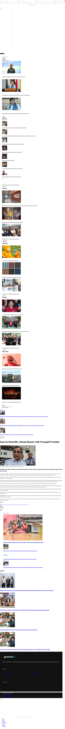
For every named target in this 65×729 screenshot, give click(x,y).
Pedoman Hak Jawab (8, 696)
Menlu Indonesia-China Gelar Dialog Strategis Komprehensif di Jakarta (12, 152)
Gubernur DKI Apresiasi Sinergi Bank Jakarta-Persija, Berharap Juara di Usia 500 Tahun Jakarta (15, 331)
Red (3, 502)
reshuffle (21, 504)
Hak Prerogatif (4, 504)
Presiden (15, 504)
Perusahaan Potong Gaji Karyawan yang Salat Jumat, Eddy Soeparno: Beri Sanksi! (13, 76)
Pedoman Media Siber (8, 695)
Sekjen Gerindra (26, 504)
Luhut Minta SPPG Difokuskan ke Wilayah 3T (8, 160)
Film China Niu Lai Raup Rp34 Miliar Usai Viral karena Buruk (10, 260)
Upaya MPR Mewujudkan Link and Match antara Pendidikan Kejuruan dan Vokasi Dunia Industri (15, 113)
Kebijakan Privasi (7, 694)
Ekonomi (4, 186)
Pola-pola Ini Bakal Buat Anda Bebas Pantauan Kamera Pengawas (11, 277)
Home (3, 116)
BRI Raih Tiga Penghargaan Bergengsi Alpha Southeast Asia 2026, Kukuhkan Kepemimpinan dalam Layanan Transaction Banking (24, 416)
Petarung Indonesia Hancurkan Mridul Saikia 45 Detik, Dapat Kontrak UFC (12, 314)
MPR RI (10, 504)
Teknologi (4, 241)
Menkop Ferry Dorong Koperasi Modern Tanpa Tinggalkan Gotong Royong (12, 222)
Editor (1, 510)
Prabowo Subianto (12, 504)
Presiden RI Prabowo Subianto (18, 504)
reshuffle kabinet (23, 504)
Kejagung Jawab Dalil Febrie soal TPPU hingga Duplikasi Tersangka (11, 176)
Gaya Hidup (34, 674)
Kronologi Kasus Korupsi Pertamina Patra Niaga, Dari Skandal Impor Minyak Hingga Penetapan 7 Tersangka (23, 567)
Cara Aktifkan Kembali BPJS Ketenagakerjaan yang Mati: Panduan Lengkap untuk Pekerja (20, 559)
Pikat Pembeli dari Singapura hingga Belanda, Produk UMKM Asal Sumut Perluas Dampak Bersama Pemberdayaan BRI (22, 425)
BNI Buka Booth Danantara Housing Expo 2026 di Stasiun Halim (11, 385)
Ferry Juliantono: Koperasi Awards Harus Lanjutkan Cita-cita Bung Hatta (12, 168)
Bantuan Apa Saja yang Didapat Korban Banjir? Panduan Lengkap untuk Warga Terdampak (20, 550)
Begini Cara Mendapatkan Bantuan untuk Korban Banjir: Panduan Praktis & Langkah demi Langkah (23, 542)
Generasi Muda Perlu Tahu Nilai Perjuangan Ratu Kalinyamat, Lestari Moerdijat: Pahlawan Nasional (16, 95)
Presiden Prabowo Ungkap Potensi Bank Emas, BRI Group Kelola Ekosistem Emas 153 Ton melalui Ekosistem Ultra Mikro (25, 649)
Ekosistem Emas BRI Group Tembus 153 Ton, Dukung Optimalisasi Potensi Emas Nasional (14, 127)
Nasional (4, 117)
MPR (9, 504)
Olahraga (34, 673)
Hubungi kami (7, 697)
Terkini (3, 437)
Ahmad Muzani (1, 504)
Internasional (7, 674)
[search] (12, 406)
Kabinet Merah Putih (7, 504)
